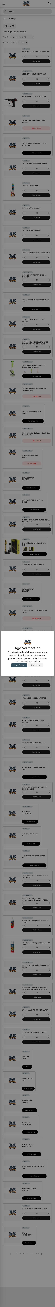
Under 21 (35, 665)
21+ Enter (19, 665)
